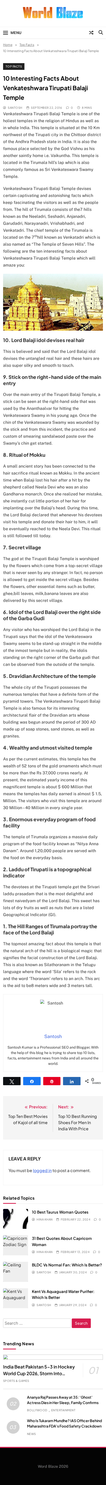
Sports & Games (16, 1380)
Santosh (15, 107)
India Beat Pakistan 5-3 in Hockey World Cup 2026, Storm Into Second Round (39, 1373)
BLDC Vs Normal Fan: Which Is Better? (67, 1264)
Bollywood (37, 1410)
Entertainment (63, 1410)
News (31, 1434)
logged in (42, 1170)
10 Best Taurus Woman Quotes (60, 1211)
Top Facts (14, 66)
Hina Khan (44, 1219)
